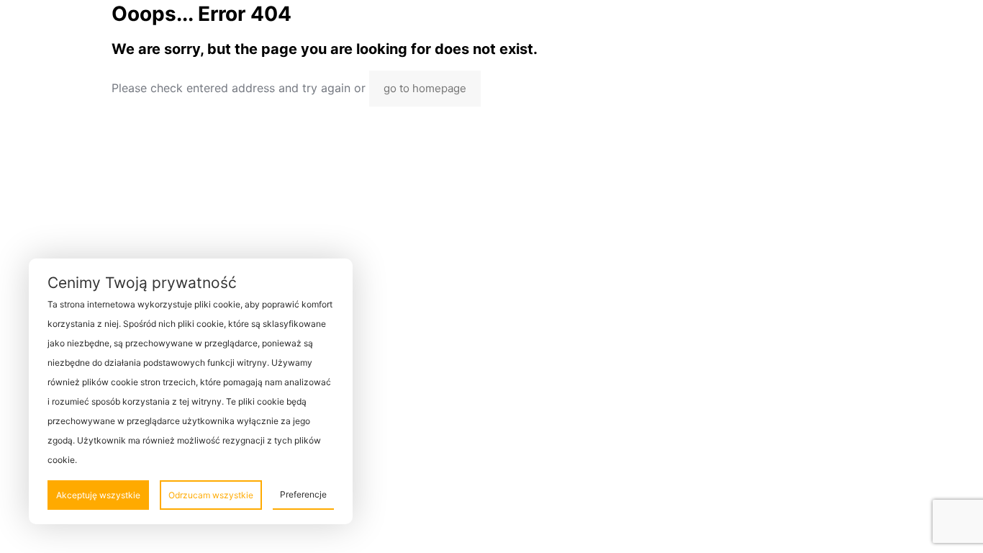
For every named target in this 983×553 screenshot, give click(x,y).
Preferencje (303, 494)
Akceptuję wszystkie (98, 495)
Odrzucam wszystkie (210, 495)
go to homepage (425, 88)
